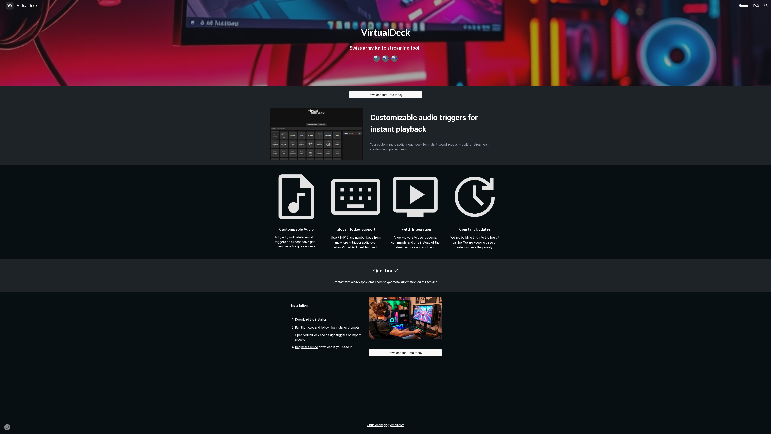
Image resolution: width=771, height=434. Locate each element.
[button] (766, 5)
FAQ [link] (756, 6)
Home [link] (743, 6)
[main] (385, 32)
